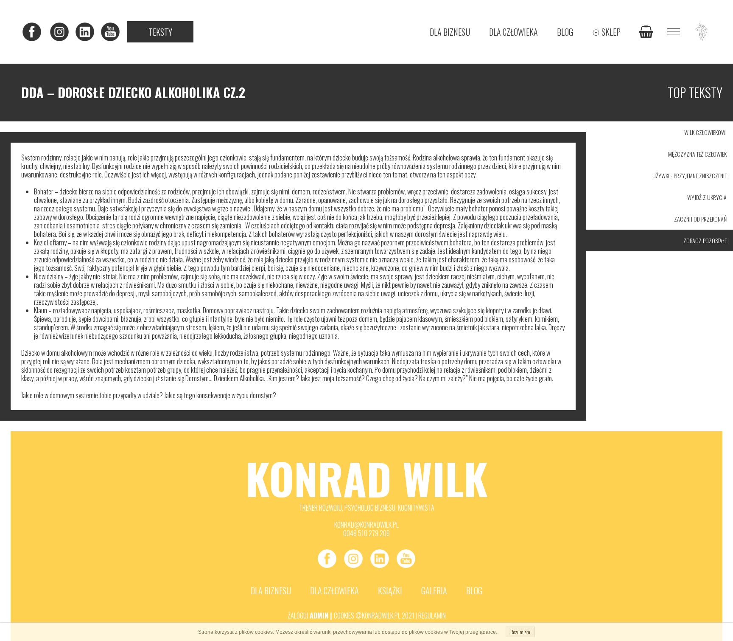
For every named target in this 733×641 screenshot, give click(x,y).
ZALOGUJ (299, 615)
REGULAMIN (432, 615)
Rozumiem (520, 631)
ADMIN (319, 615)
